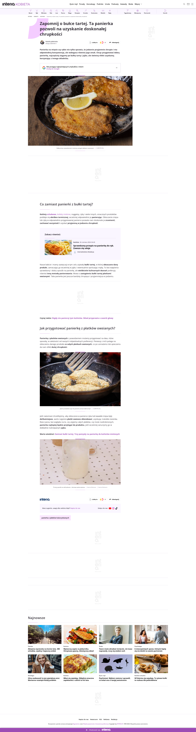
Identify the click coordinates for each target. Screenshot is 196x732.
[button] (91, 4)
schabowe (51, 214)
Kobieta (36, 16)
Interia (30, 16)
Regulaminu (76, 724)
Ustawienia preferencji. (102, 724)
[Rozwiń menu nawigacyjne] (192, 4)
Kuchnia (42, 16)
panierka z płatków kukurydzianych (55, 518)
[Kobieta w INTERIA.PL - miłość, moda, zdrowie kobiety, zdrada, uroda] (23, 4)
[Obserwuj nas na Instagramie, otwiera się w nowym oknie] (113, 508)
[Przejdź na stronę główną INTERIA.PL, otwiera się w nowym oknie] (8, 4)
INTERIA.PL (120, 724)
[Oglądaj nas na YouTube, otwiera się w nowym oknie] (110, 508)
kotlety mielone (63, 214)
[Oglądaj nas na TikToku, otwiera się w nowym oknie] (116, 508)
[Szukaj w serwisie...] (184, 4)
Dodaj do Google (63, 69)
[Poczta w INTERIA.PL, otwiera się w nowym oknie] (188, 4)
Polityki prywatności (89, 724)
